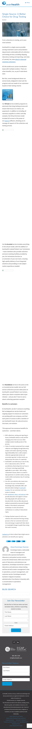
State (16, 622)
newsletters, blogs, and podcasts (17, 494)
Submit (16, 630)
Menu (28, 2)
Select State (5, 677)
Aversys (7, 121)
